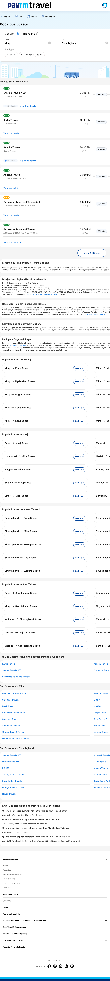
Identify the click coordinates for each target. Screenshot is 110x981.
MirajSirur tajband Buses (21, 606)
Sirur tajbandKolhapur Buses (23, 544)
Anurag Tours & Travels (13, 774)
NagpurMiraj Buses (18, 469)
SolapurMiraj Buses (18, 482)
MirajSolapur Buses (18, 407)
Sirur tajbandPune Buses (21, 518)
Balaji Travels (8, 706)
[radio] (12, 34)
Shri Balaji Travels (10, 700)
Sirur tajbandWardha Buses (22, 570)
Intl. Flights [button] (50, 17)
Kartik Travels (8, 664)
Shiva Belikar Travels (12, 781)
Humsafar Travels (10, 762)
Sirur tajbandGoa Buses (20, 557)
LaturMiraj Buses (17, 495)
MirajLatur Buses (17, 420)
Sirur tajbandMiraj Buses (21, 531)
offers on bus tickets (18, 345)
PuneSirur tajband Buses (21, 593)
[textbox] (28, 43)
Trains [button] (34, 17)
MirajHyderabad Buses (20, 381)
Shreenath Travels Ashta (13, 713)
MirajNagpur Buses (18, 394)
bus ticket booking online (95, 314)
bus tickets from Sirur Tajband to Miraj (41, 294)
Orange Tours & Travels (13, 732)
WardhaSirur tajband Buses (22, 645)
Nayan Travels (9, 794)
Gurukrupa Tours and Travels (16, 677)
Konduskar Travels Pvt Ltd (14, 693)
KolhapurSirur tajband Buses (23, 619)
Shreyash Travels (10, 719)
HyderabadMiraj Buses (20, 456)
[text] (5, 17)
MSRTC (5, 768)
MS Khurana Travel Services (15, 738)
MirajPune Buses (16, 368)
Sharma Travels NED (11, 670)
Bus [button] (20, 17)
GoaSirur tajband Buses (20, 632)
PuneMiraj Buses (16, 443)
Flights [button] (7, 17)
